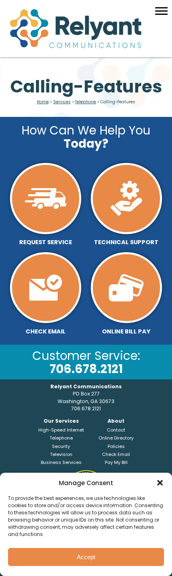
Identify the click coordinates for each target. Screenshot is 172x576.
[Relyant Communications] (86, 28)
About (116, 420)
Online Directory (116, 438)
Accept (86, 557)
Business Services (61, 462)
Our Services (61, 420)
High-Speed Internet (61, 430)
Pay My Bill (116, 462)
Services (62, 101)
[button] (160, 483)
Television (61, 454)
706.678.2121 (86, 369)
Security (61, 446)
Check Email (116, 454)
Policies (116, 446)
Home (43, 101)
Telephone (85, 101)
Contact (116, 430)
